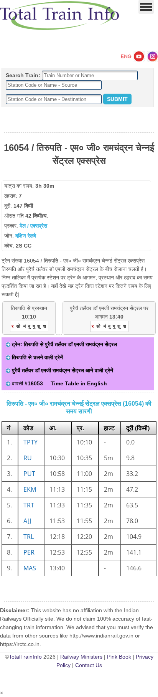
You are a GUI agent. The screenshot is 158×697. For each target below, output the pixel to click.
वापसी (26, 383)
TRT (28, 505)
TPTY (30, 442)
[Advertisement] (79, 120)
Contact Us (88, 665)
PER (29, 552)
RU (27, 458)
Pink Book (119, 657)
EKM (29, 489)
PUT (29, 473)
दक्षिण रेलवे (25, 236)
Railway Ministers (81, 657)
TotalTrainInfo (25, 657)
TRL (28, 536)
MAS (29, 568)
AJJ (27, 521)
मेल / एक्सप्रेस (33, 226)
